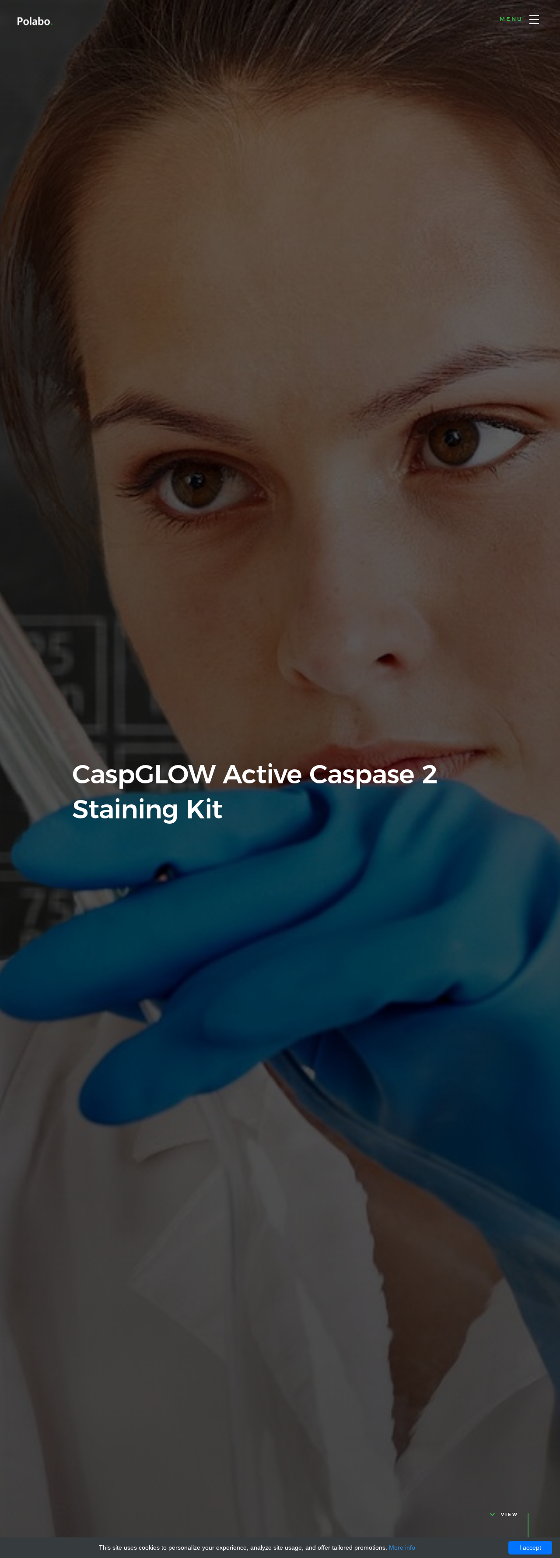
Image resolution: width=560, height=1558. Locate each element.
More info (402, 1547)
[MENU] (534, 20)
